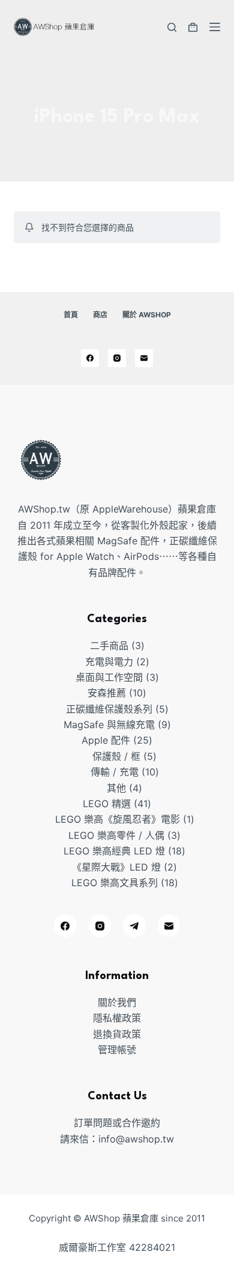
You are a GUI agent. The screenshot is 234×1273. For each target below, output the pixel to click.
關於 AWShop (146, 314)
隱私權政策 (117, 1018)
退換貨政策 (117, 1034)
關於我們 (117, 1002)
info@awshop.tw (136, 1139)
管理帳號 (117, 1050)
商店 (100, 314)
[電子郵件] (144, 358)
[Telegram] (134, 925)
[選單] (214, 27)
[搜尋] (171, 27)
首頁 (71, 314)
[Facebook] (90, 358)
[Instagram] (117, 358)
